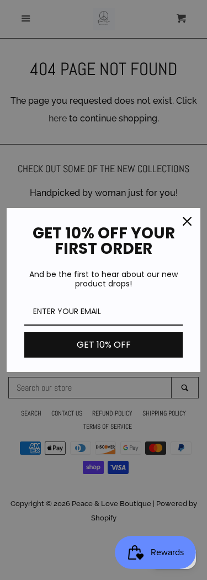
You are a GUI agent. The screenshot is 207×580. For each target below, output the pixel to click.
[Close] (187, 221)
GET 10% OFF (104, 344)
